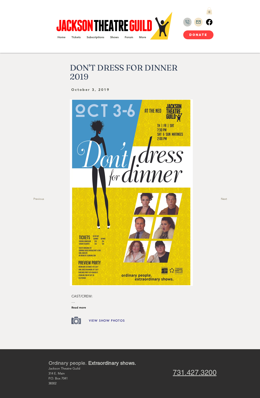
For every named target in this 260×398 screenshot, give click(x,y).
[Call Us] (187, 22)
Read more (78, 307)
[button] (209, 10)
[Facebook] (209, 22)
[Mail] (198, 22)
